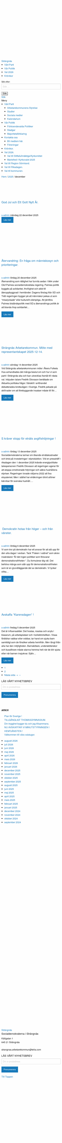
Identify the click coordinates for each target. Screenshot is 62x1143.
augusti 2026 (11, 740)
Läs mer (7, 219)
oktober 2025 (11, 777)
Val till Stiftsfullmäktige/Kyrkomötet (24, 156)
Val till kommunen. (13, 170)
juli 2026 (8, 744)
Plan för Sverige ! (13, 716)
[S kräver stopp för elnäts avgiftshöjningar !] (31, 419)
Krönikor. (8, 148)
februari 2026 (11, 763)
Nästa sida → (11, 675)
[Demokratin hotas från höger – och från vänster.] (31, 510)
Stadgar (11, 130)
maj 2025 (9, 792)
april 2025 (9, 796)
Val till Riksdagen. (13, 167)
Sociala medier (15, 115)
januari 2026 (10, 766)
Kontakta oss (11, 137)
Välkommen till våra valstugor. (19, 734)
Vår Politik (9, 68)
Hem (3, 176)
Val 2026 (8, 72)
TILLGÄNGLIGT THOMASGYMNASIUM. (25, 720)
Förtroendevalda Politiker (20, 126)
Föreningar (12, 144)
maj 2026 (9, 752)
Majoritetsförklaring (17, 133)
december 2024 (12, 811)
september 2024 (12, 822)
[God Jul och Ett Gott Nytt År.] (31, 189)
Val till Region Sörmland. (17, 163)
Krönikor (8, 75)
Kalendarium (13, 118)
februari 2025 (11, 803)
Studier (11, 111)
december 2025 (12, 770)
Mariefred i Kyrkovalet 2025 (21, 159)
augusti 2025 (11, 785)
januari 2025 (10, 807)
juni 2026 (9, 748)
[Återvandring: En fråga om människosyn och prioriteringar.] (31, 242)
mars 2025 (9, 800)
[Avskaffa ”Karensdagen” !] (31, 598)
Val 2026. (9, 152)
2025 (10, 176)
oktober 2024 (11, 818)
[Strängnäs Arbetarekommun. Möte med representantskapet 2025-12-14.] (31, 332)
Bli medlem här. (15, 141)
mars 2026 (9, 759)
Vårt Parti (9, 64)
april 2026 (9, 755)
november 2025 (12, 774)
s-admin (5, 215)
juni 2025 (9, 789)
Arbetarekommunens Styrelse (22, 107)
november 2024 (12, 814)
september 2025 (12, 781)
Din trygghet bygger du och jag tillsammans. (26, 723)
